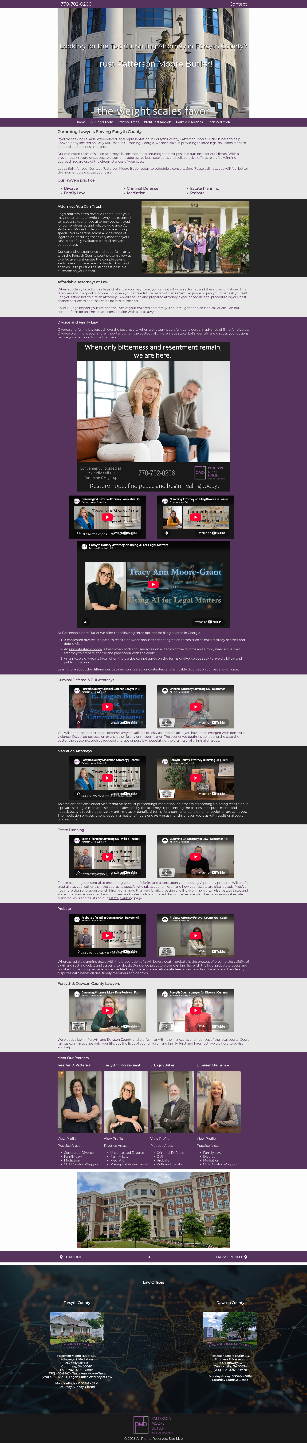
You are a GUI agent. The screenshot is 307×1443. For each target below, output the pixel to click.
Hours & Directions (189, 122)
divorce (232, 669)
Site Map (176, 1439)
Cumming (73, 1257)
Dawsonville (230, 1257)
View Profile (67, 1139)
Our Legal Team (101, 122)
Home (81, 122)
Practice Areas (128, 122)
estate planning (121, 898)
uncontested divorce (85, 649)
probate (181, 961)
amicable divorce (82, 658)
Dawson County (230, 1303)
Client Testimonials (157, 122)
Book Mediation (219, 122)
